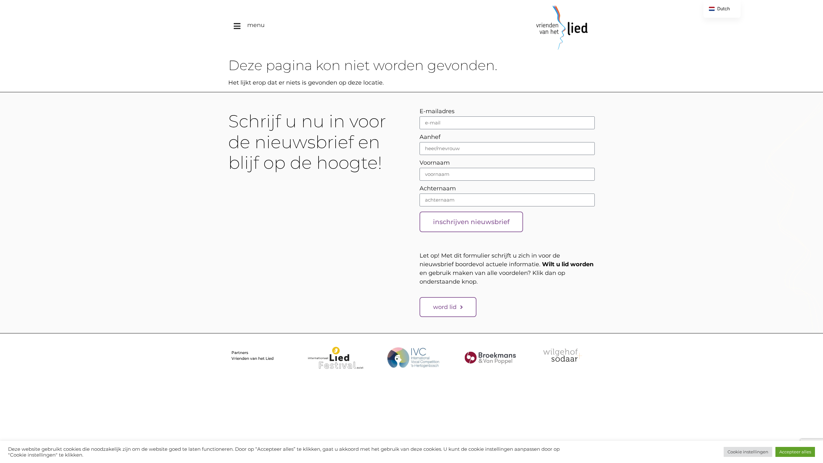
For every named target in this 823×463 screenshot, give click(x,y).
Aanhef (430, 137)
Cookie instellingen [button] (748, 451)
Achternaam (438, 189)
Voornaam (435, 163)
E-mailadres (437, 111)
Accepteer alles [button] (795, 451)
